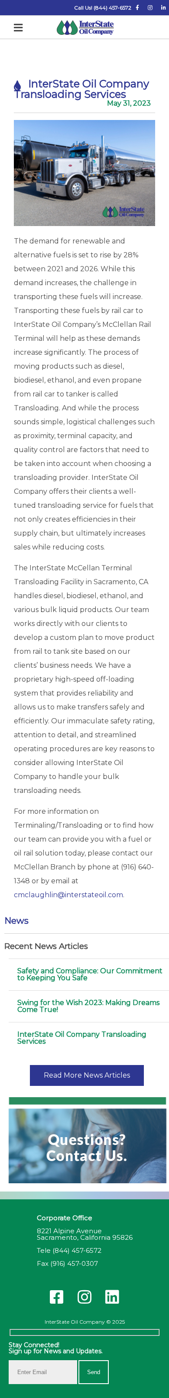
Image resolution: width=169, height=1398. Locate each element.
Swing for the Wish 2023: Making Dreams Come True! (88, 1006)
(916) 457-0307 (74, 1263)
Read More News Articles (87, 1075)
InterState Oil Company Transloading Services (81, 1037)
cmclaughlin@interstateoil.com (68, 895)
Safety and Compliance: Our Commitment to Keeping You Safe (89, 974)
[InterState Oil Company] (85, 28)
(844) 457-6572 (76, 1250)
